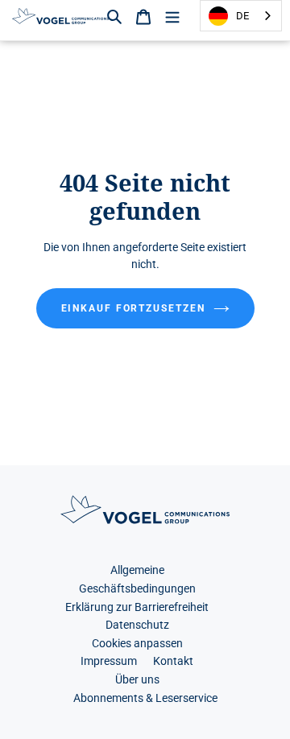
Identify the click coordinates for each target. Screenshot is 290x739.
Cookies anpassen (137, 643)
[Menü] (172, 15)
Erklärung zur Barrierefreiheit (137, 607)
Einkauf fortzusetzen (133, 308)
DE (242, 16)
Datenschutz (137, 625)
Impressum (109, 661)
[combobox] (241, 15)
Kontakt (173, 661)
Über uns (137, 680)
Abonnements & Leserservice (145, 698)
